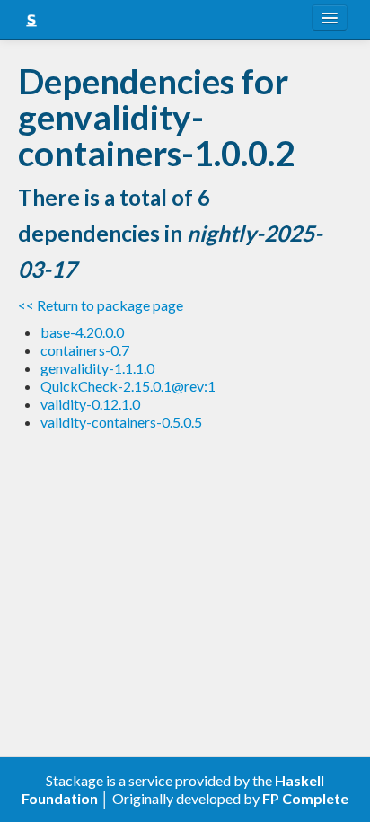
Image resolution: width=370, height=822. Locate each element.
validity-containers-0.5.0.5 (121, 421)
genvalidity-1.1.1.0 (97, 367)
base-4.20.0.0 (82, 331)
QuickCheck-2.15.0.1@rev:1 (128, 385)
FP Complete (305, 798)
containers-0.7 (84, 349)
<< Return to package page (100, 305)
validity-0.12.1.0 (90, 403)
